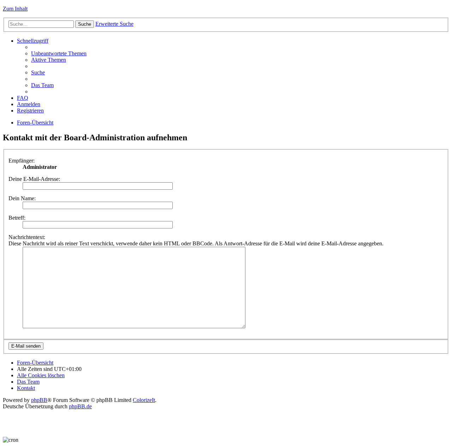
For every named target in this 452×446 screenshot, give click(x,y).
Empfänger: (21, 161)
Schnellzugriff (32, 41)
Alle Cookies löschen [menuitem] (41, 375)
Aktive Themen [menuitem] (48, 60)
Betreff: (16, 218)
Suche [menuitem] (38, 72)
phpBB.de (80, 406)
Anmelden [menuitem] (28, 104)
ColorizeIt (144, 400)
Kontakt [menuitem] (26, 388)
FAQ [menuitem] (22, 98)
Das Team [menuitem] (42, 85)
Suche (84, 24)
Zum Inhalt (15, 9)
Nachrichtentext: (26, 237)
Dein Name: (22, 198)
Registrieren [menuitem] (30, 111)
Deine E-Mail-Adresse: (34, 179)
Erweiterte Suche (114, 24)
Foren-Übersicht (35, 123)
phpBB (39, 400)
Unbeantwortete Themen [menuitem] (59, 53)
